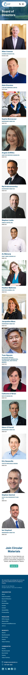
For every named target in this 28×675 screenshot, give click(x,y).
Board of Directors (6, 598)
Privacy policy (5, 612)
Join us (4, 625)
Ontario (4, 639)
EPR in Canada (5, 619)
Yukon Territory (6, 641)
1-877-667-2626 (8, 664)
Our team (4, 601)
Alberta (4, 632)
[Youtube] (9, 669)
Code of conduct (6, 596)
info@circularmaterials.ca (10, 662)
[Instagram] (15, 669)
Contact (4, 607)
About (3, 594)
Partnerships (5, 603)
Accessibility (5, 610)
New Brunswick (6, 635)
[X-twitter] (6, 669)
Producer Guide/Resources (9, 623)
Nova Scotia (5, 637)
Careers (4, 605)
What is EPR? (5, 621)
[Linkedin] (3, 669)
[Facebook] (12, 669)
